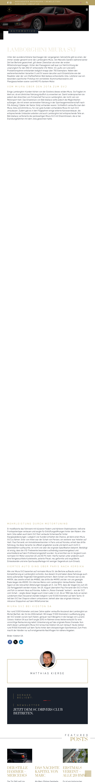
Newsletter (53, 1)
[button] (10, 647)
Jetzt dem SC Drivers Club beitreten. (38, 717)
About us (33, 4)
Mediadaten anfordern (29, 1)
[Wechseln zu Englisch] (81, 2)
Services (20, 4)
